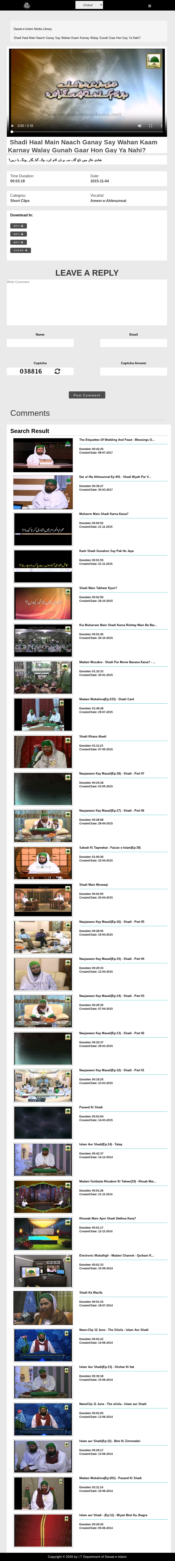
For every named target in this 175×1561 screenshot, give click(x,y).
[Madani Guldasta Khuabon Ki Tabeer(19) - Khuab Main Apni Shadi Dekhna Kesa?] (43, 1197)
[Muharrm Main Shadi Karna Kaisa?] (43, 529)
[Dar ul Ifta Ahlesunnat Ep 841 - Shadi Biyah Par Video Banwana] (43, 492)
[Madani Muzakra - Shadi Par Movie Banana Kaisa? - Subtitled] (43, 677)
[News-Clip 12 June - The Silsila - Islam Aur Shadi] (43, 1345)
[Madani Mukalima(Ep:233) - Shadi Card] (43, 714)
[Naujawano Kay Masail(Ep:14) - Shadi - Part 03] (43, 1011)
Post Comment (87, 395)
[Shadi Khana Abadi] (43, 752)
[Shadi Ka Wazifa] (43, 1308)
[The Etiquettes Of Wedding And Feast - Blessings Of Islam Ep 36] (43, 455)
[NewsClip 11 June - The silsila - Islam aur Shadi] (43, 1419)
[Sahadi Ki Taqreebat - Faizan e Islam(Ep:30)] (43, 863)
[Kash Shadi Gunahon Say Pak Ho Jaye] (43, 566)
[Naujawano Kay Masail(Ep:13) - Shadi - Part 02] (43, 1048)
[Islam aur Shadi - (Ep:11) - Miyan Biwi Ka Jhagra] (43, 1530)
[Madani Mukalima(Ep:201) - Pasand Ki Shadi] (43, 1493)
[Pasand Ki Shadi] (43, 1123)
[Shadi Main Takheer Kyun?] (43, 603)
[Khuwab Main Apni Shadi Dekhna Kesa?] (43, 1234)
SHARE (19, 250)
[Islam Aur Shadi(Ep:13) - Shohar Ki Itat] (43, 1382)
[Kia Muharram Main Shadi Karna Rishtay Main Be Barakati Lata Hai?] (43, 640)
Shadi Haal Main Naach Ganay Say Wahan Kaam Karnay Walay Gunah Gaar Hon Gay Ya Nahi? (77, 38)
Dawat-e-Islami (23, 29)
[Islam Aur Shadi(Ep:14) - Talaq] (43, 1160)
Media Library (43, 29)
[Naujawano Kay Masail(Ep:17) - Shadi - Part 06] (43, 826)
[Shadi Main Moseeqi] (43, 900)
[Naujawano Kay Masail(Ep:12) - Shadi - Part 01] (43, 1085)
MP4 (17, 226)
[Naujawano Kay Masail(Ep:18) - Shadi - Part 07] (43, 789)
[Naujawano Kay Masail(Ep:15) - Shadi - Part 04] (43, 974)
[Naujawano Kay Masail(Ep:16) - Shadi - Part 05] (43, 937)
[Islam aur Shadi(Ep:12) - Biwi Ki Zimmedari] (43, 1456)
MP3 (17, 234)
